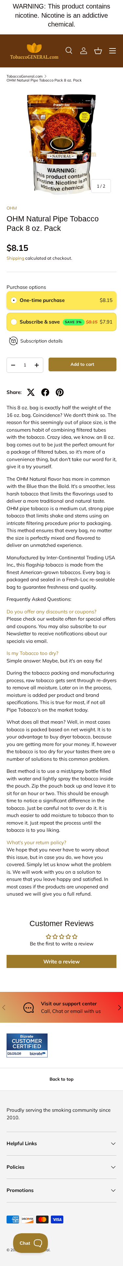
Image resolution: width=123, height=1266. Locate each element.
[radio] (13, 300)
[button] (98, 51)
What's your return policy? (36, 842)
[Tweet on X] (31, 392)
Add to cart (82, 364)
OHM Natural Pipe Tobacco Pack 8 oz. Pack (44, 80)
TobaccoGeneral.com (25, 76)
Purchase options (26, 287)
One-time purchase (42, 300)
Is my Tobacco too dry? (32, 653)
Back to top (61, 1079)
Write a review (61, 961)
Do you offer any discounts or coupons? (51, 611)
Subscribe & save (51, 322)
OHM (12, 208)
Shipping (15, 258)
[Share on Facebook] (45, 392)
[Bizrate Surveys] (16, 1053)
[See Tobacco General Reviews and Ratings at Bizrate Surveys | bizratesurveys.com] (27, 1045)
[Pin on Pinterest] (59, 392)
